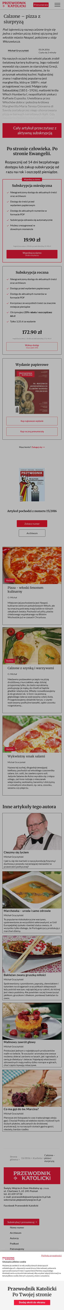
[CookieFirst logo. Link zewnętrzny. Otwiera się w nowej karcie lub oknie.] (8, 1258)
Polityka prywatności (51, 1255)
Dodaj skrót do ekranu (32, 1302)
